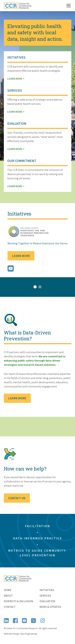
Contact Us (16, 498)
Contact (10, 607)
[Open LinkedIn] (6, 620)
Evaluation (47, 601)
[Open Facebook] (15, 620)
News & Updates (50, 607)
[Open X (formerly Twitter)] (33, 620)
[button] (67, 5)
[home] (18, 5)
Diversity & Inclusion (18, 601)
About (8, 595)
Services (45, 595)
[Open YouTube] (24, 620)
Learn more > (15, 78)
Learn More (21, 256)
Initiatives (47, 590)
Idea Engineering (28, 633)
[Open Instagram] (42, 620)
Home (7, 590)
